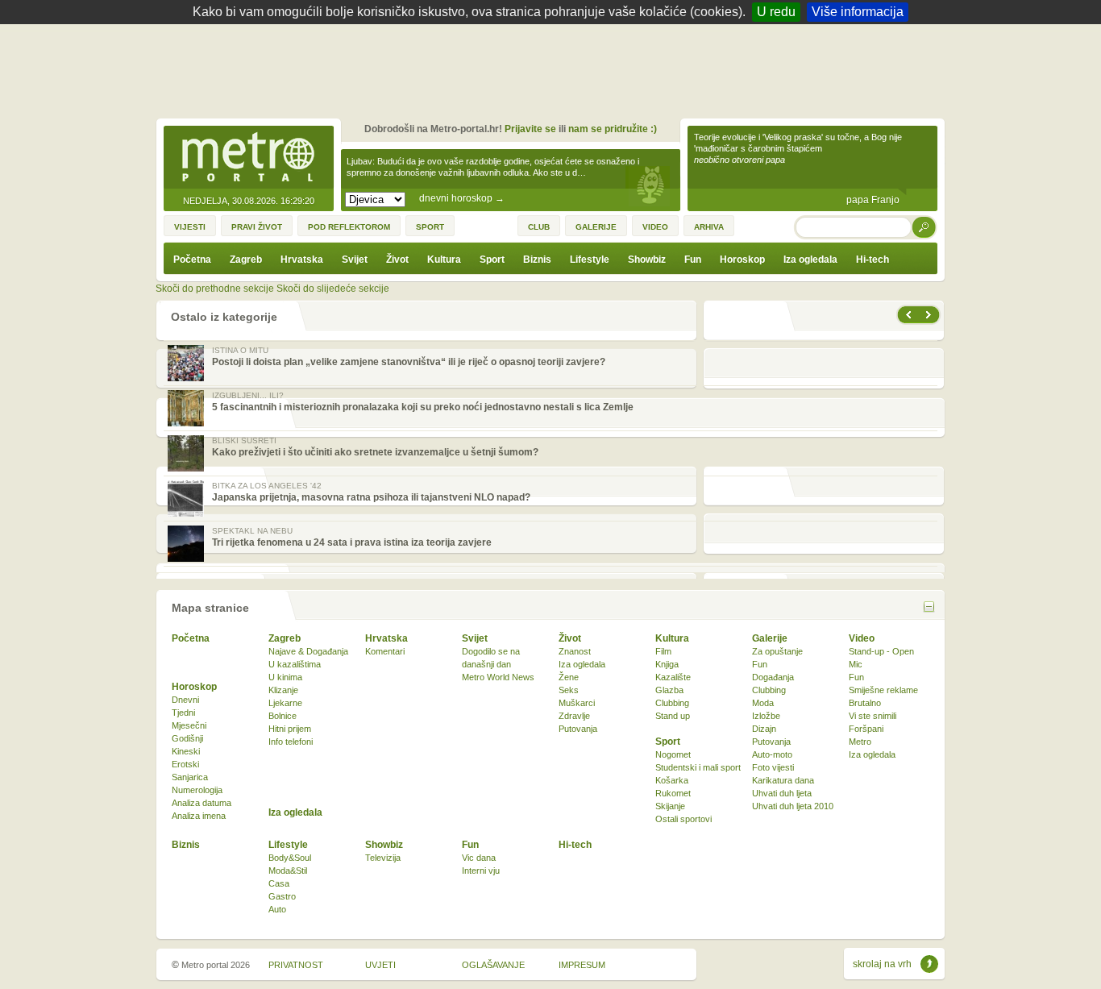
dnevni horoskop (462, 198)
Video (862, 638)
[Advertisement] (554, 68)
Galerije (769, 638)
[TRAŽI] (924, 227)
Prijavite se (530, 129)
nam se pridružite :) (612, 129)
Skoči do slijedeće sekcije (332, 288)
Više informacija (858, 12)
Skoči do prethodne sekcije (215, 288)
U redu (776, 12)
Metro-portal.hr (248, 158)
